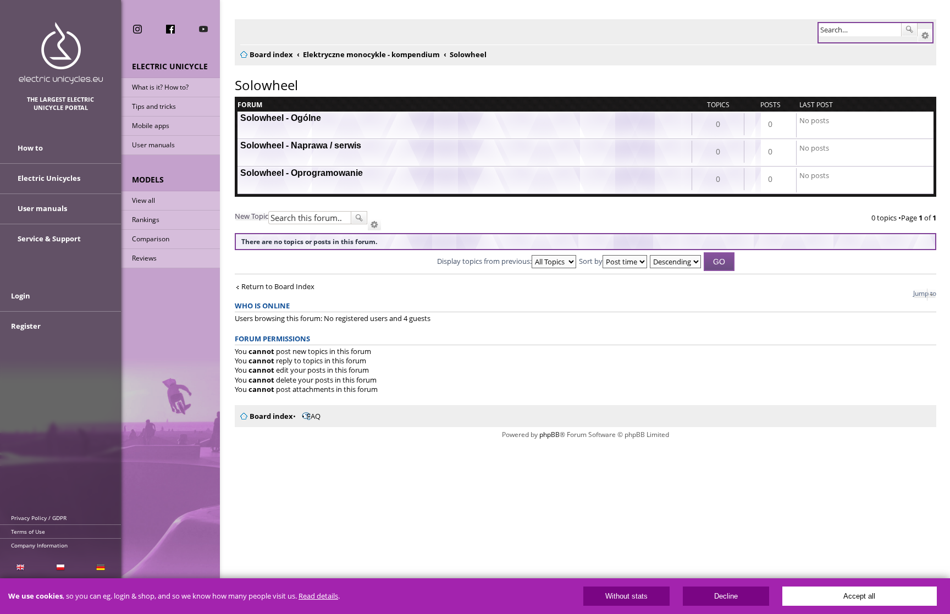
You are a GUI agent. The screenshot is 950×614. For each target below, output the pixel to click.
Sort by (591, 261)
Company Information (39, 545)
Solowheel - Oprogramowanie (301, 173)
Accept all (859, 596)
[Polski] (60, 567)
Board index (271, 416)
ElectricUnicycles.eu (61, 53)
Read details (318, 596)
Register (26, 326)
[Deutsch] (101, 567)
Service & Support (49, 239)
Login (20, 296)
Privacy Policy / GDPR (39, 518)
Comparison (150, 239)
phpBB (549, 434)
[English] (20, 567)
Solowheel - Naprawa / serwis (300, 145)
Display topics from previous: (484, 261)
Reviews (144, 258)
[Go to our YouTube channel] (203, 29)
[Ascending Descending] (676, 261)
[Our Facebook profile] (170, 29)
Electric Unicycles (49, 178)
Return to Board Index (277, 286)
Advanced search (925, 35)
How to (30, 148)
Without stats (626, 596)
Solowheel (266, 85)
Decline (726, 596)
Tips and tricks (154, 106)
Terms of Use (28, 531)
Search (909, 29)
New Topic (251, 216)
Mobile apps (150, 125)
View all (143, 200)
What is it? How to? (160, 87)
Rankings (145, 219)
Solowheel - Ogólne (280, 118)
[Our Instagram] (137, 29)
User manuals (153, 145)
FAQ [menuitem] (314, 416)
